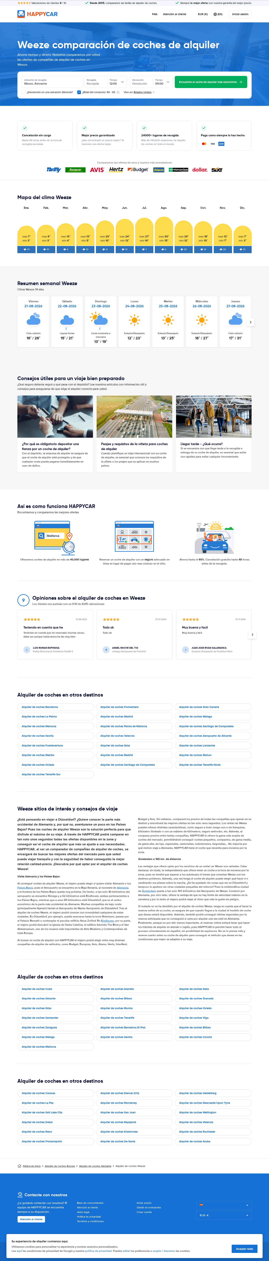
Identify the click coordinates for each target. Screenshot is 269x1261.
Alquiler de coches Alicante (38, 998)
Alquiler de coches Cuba (37, 989)
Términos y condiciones (90, 1221)
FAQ (154, 14)
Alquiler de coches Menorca (39, 726)
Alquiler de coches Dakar (37, 1122)
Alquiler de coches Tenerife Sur (41, 774)
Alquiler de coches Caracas (38, 1093)
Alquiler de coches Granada (196, 998)
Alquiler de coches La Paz (37, 1103)
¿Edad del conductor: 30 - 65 (98, 92)
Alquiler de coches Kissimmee (119, 1132)
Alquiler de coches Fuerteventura (42, 746)
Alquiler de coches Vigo (194, 1018)
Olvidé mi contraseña (149, 1207)
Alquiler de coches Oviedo (38, 765)
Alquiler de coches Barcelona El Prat (122, 1027)
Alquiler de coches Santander (40, 1018)
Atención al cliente (174, 14)
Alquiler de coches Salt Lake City (42, 1112)
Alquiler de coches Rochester (197, 1132)
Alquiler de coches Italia (194, 989)
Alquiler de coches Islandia (117, 989)
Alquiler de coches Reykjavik (118, 1122)
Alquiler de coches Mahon (195, 755)
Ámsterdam (149, 891)
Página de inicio (32, 1166)
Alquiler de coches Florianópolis (42, 1141)
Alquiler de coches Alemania (95, 1166)
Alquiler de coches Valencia (117, 736)
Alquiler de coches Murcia (116, 1008)
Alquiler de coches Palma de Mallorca (123, 726)
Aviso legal (83, 1212)
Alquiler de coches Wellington (197, 1112)
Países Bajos (25, 887)
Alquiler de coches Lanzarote (197, 746)
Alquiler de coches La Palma (39, 717)
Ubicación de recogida (35, 80)
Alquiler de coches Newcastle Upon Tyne (204, 1103)
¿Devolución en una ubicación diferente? (49, 92)
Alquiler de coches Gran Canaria (199, 707)
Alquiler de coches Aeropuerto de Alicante (205, 736)
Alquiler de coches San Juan (118, 1112)
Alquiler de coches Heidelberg (197, 1093)
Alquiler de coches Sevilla (38, 736)
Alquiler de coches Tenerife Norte (200, 765)
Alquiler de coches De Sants (117, 1141)
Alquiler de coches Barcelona (40, 707)
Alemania (122, 887)
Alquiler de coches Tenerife (117, 1018)
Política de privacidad (89, 1216)
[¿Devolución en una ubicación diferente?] (23, 92)
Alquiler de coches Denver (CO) (119, 1093)
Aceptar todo (244, 1249)
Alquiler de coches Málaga (195, 717)
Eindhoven (107, 920)
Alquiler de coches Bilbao (116, 998)
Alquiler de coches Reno (37, 1132)
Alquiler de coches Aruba (194, 1141)
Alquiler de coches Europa (60, 1166)
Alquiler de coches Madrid (116, 717)
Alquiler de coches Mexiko (38, 755)
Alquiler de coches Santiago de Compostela (206, 726)
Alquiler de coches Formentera (119, 707)
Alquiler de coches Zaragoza (39, 1027)
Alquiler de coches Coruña (195, 1037)
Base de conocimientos (90, 1202)
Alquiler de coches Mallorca (39, 1047)
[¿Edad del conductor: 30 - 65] (79, 92)
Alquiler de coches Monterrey (118, 1103)
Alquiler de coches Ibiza (115, 746)
